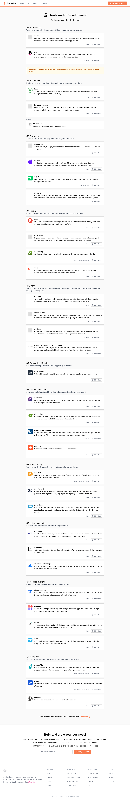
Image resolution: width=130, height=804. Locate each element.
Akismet (37, 681)
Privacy (111, 777)
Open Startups (93, 773)
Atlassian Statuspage (42, 564)
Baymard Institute (41, 105)
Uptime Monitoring (37, 523)
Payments (34, 136)
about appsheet (40, 590)
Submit (48, 781)
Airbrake (37, 473)
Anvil (36, 639)
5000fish (37, 296)
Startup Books (93, 777)
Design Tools (71, 773)
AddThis (37, 446)
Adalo (36, 622)
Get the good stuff (82, 752)
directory (86, 717)
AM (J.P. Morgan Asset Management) (48, 345)
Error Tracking (35, 464)
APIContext (38, 531)
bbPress (37, 697)
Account (37, 606)
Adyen (36, 177)
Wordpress (34, 657)
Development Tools (38, 389)
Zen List (91, 781)
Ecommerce (34, 80)
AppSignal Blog (40, 489)
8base (36, 219)
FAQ (34, 3)
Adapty (37, 160)
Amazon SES (39, 371)
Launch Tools (71, 785)
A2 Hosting (38, 235)
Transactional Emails (38, 363)
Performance (35, 27)
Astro (36, 52)
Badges (48, 785)
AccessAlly (38, 665)
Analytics (33, 286)
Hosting (32, 211)
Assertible (38, 548)
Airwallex (37, 193)
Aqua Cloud (38, 505)
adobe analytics (40, 313)
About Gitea (38, 414)
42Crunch (38, 398)
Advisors (37, 329)
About (48, 773)
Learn (90, 785)
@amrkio (31, 782)
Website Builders (37, 582)
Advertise (44, 3)
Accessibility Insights (42, 430)
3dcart (36, 89)
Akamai (37, 36)
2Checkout (38, 144)
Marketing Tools (72, 781)
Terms (111, 773)
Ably (36, 268)
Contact (111, 781)
